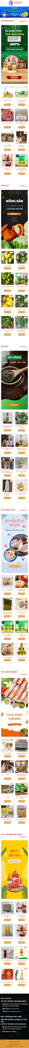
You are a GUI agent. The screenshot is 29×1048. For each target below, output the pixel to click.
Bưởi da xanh (21, 265)
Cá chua (7, 797)
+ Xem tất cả (23, 21)
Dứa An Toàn (7, 309)
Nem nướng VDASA (21, 819)
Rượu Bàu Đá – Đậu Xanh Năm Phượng (7, 472)
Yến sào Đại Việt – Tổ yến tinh (21, 590)
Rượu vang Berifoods (21, 146)
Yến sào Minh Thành (7, 657)
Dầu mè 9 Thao (7, 100)
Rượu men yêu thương (7, 494)
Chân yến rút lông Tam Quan (7, 635)
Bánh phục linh (7, 819)
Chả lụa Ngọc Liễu (21, 753)
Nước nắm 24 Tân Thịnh (7, 168)
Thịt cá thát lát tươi (7, 123)
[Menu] (2, 3)
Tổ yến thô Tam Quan (21, 635)
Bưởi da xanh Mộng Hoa (7, 331)
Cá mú (7, 774)
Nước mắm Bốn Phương (21, 916)
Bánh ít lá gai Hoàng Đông (21, 797)
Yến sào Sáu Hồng (7, 589)
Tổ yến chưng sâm (21, 657)
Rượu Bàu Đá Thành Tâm (21, 472)
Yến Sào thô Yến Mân (21, 612)
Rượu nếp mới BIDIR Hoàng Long (7, 426)
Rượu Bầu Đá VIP (21, 493)
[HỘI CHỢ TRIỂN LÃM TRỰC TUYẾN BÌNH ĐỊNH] (15, 2)
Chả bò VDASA (7, 145)
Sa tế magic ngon (21, 960)
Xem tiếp (7, 104)
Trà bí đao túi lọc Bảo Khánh (21, 101)
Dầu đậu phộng (22, 982)
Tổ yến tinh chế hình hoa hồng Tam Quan (21, 169)
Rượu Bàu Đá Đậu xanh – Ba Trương (21, 449)
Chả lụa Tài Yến (7, 753)
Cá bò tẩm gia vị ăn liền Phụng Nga (21, 775)
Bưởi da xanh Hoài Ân (21, 287)
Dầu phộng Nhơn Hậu (7, 916)
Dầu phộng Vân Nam (7, 938)
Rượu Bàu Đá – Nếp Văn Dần (22, 426)
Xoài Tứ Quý (7, 265)
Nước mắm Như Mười (7, 982)
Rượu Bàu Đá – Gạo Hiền (7, 449)
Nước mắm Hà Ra (7, 960)
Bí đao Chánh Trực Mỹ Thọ (22, 331)
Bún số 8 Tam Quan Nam (21, 123)
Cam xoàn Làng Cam (7, 286)
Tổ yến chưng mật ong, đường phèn (7, 612)
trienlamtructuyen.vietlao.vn (14, 1046)
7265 (18, 1041)
